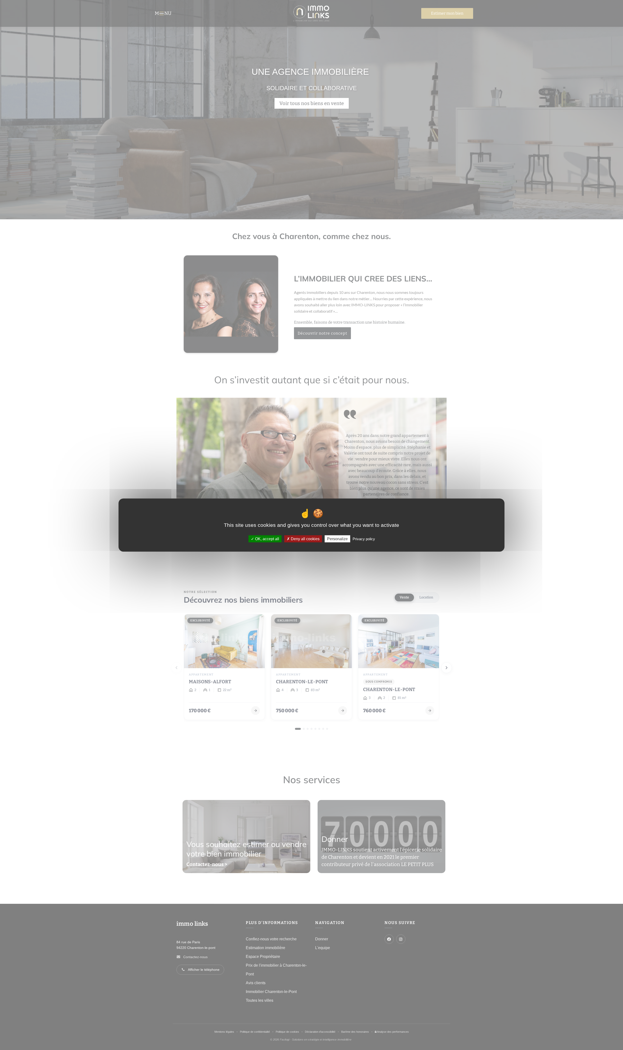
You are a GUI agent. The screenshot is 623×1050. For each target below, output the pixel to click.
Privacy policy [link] (364, 539)
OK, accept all (266, 539)
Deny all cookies (305, 539)
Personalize (337, 539)
